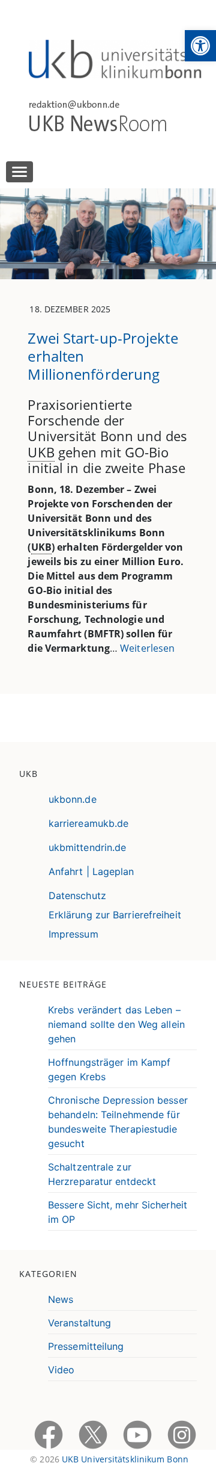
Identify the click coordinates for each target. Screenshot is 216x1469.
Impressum (73, 934)
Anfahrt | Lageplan (91, 871)
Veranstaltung (79, 1323)
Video (61, 1370)
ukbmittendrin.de (88, 847)
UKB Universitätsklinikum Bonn (125, 1459)
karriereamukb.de (89, 823)
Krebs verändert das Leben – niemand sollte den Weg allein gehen (116, 1024)
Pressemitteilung (86, 1346)
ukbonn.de (73, 799)
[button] (200, 45)
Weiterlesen (147, 648)
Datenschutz (77, 895)
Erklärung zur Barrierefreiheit (115, 915)
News (60, 1299)
